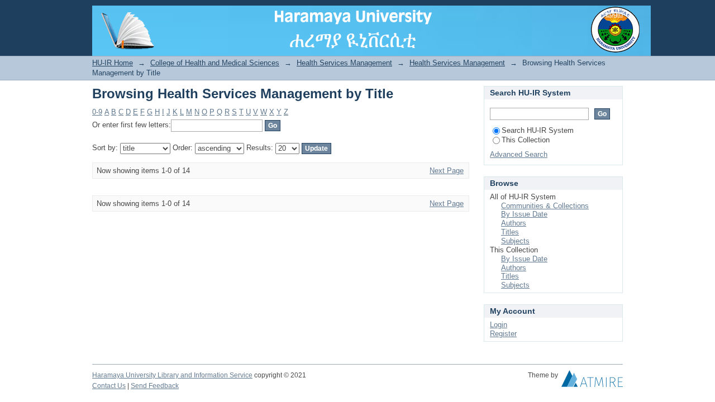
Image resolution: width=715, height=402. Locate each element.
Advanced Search (518, 154)
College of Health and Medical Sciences (214, 63)
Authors (513, 223)
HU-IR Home (112, 63)
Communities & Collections (545, 206)
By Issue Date (524, 214)
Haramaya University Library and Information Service (172, 375)
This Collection (526, 140)
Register (503, 333)
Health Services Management (344, 63)
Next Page (447, 170)
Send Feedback (155, 386)
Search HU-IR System (538, 130)
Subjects (515, 241)
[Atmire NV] (592, 381)
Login (614, 13)
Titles (510, 232)
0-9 (97, 112)
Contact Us (109, 386)
